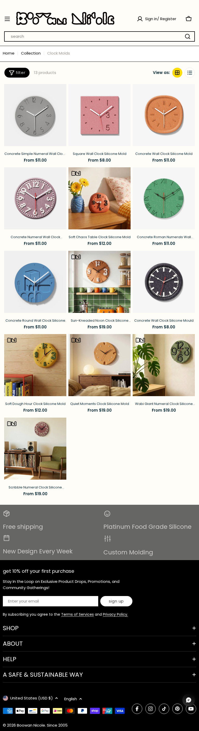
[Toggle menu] (7, 19)
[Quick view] (60, 94)
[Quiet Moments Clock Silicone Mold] (99, 365)
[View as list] (189, 72)
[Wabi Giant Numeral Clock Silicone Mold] (164, 365)
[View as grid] (177, 72)
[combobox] (99, 36)
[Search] (187, 36)
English (70, 699)
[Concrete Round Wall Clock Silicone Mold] (35, 282)
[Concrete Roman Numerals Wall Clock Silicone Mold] (164, 198)
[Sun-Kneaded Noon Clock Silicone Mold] (99, 282)
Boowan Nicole (31, 725)
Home (9, 53)
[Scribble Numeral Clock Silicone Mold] (35, 449)
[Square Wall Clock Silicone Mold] (99, 115)
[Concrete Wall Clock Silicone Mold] (164, 115)
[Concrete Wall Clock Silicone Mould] (164, 282)
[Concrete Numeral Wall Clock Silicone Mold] (35, 198)
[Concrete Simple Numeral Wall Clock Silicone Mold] (35, 115)
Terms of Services (77, 614)
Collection (31, 53)
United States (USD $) (31, 698)
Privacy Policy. (115, 614)
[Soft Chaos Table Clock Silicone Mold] (99, 198)
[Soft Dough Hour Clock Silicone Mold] (35, 365)
